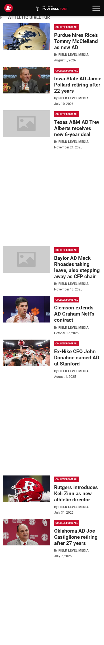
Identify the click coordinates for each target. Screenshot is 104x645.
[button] (95, 8)
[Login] (9, 8)
